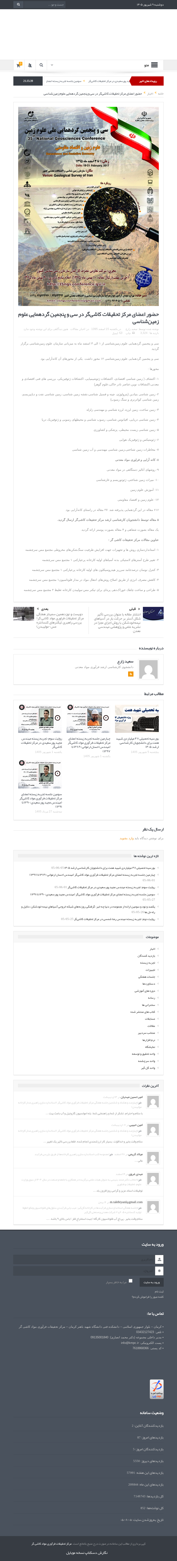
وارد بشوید (127, 838)
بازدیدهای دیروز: (152, 1461)
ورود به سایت (152, 1282)
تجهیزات (150, 970)
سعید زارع (131, 329)
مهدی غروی (136, 1174)
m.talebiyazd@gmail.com (126, 1202)
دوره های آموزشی (145, 991)
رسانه (151, 998)
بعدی (44, 609)
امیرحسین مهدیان (132, 1097)
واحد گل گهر (148, 1068)
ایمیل (115, 333)
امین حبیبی (136, 1124)
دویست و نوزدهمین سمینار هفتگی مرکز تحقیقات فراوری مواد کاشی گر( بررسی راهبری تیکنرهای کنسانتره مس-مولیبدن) (60, 620)
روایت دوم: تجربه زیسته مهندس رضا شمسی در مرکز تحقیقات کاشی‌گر (114, 919)
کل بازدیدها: (154, 1496)
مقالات (74, 329)
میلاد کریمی (135, 1154)
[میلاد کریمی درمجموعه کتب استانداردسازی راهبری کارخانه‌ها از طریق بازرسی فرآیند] (153, 1159)
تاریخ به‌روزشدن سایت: (148, 1520)
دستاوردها (148, 984)
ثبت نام (159, 1291)
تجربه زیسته (147, 963)
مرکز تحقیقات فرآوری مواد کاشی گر (51, 1544)
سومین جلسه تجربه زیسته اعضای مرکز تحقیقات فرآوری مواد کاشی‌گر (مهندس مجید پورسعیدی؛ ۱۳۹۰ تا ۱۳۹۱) (40, 800)
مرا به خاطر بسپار (116, 1282)
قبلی (132, 609)
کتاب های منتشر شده (142, 1012)
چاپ (128, 333)
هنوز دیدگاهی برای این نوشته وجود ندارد (46, 329)
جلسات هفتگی (146, 977)
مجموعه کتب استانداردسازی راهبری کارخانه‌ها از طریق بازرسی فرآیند (71, 1154)
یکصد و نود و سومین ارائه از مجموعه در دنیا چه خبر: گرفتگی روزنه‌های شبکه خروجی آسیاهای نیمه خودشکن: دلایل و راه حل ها (88, 909)
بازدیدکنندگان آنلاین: (148, 1426)
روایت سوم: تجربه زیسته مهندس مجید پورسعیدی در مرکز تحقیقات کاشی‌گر (41, 742)
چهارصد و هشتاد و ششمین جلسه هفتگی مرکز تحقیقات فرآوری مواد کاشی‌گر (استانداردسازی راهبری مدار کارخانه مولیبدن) (80, 1105)
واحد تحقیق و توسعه (143, 1054)
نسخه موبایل (75, 1552)
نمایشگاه (150, 1047)
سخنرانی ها (148, 1005)
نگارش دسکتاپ (96, 1552)
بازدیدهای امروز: (152, 1437)
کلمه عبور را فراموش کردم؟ (148, 1297)
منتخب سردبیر (146, 1033)
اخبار (82, 329)
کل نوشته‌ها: (154, 1508)
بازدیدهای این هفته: (149, 1473)
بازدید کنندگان (146, 956)
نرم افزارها (148, 1040)
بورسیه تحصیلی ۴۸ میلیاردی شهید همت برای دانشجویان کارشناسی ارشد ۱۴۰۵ (137, 742)
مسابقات (150, 1019)
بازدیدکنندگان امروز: (149, 1449)
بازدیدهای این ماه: (151, 1484)
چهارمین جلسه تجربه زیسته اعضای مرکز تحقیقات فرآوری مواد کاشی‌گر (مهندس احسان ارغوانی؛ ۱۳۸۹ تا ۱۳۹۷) (89, 744)
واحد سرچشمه (146, 1061)
